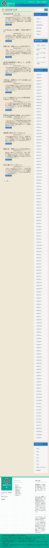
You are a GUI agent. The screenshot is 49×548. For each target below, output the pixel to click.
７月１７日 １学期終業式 (41, 49)
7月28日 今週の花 (40, 45)
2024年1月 (38, 167)
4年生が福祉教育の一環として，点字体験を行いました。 (16, 63)
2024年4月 (38, 158)
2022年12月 (39, 208)
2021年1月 (38, 279)
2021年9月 (38, 254)
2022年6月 (38, 226)
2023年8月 (38, 183)
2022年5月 (38, 229)
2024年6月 (38, 152)
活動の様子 (17, 490)
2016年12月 (39, 428)
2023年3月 (38, 198)
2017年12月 (39, 394)
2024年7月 (38, 149)
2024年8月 (38, 146)
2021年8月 (38, 257)
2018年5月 (38, 378)
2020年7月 (38, 298)
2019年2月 (38, 350)
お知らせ (38, 18)
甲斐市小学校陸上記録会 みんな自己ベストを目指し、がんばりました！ (17, 116)
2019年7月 (38, 335)
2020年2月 (38, 313)
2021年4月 (38, 270)
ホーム (16, 484)
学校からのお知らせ (26, 15)
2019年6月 (38, 338)
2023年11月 (39, 173)
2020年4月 (38, 307)
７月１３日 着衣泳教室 (41, 53)
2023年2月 (38, 201)
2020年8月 (38, 295)
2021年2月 (38, 276)
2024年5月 (38, 155)
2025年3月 (38, 124)
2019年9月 (38, 329)
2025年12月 (39, 96)
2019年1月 (38, 353)
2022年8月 (38, 220)
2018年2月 (38, 388)
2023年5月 (38, 192)
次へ (8, 180)
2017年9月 (38, 403)
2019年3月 (38, 347)
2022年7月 (38, 223)
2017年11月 (39, 397)
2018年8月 (38, 369)
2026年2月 (38, 90)
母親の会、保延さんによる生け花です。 (17, 46)
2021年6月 (38, 263)
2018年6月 (38, 375)
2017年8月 (38, 406)
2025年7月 (38, 111)
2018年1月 (38, 391)
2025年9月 (38, 105)
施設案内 (3, 499)
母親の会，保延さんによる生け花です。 (17, 149)
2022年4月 (38, 232)
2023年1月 (38, 204)
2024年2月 (38, 164)
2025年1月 (38, 130)
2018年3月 (38, 385)
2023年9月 (38, 180)
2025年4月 (38, 121)
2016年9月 (38, 437)
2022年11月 (39, 211)
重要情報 (38, 470)
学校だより (39, 21)
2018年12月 (39, 357)
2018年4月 (38, 381)
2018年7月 (38, 372)
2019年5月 (38, 341)
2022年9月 (38, 217)
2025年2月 (38, 127)
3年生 (37, 454)
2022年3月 (38, 236)
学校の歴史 (39, 28)
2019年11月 (39, 322)
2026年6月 (38, 77)
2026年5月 (38, 80)
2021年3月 (38, 273)
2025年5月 (38, 118)
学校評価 (38, 31)
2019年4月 (38, 344)
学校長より (39, 34)
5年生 (37, 461)
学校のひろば (18, 487)
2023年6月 (38, 189)
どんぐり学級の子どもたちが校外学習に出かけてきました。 (16, 98)
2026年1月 (38, 93)
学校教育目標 (39, 25)
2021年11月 (39, 248)
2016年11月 (39, 431)
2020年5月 (38, 304)
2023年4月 (38, 195)
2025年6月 (38, 114)
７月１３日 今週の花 (41, 58)
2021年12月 (39, 245)
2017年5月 (38, 416)
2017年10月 (39, 400)
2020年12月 (39, 282)
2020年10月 (39, 288)
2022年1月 (38, 242)
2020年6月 (38, 301)
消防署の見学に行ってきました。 (15, 133)
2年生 (37, 451)
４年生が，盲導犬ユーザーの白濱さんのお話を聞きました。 (17, 81)
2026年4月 (38, 83)
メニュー (18, 5)
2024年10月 (39, 139)
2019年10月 (39, 326)
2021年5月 (38, 267)
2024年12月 (39, 133)
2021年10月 (39, 251)
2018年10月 (39, 363)
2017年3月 (38, 419)
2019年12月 (39, 319)
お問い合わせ (18, 493)
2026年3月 (38, 87)
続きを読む (8, 24)
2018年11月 (39, 360)
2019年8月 (38, 332)
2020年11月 (39, 285)
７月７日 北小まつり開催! (41, 63)
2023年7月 (38, 186)
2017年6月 (38, 412)
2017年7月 (38, 409)
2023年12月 (39, 170)
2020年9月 (38, 291)
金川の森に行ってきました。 (13, 165)
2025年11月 (39, 99)
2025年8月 (38, 108)
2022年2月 (38, 239)
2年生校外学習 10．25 (11, 14)
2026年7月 (38, 74)
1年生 (37, 448)
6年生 (37, 464)
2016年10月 (39, 434)
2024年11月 (39, 136)
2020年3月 (38, 310)
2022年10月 (39, 214)
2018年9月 (38, 366)
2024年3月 (38, 161)
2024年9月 (38, 142)
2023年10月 (39, 177)
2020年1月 (38, 316)
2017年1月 (38, 425)
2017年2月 (38, 422)
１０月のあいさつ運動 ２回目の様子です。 (17, 30)
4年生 (37, 457)
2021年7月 (38, 260)
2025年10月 (39, 102)
